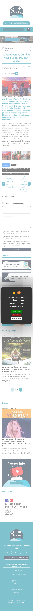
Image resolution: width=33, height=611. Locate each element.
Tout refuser (16, 315)
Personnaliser (16, 318)
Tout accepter (16, 311)
